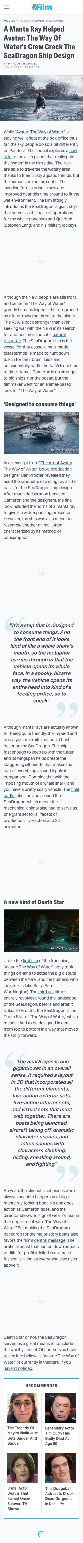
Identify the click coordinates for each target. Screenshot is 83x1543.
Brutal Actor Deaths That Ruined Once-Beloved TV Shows (18, 1498)
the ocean (44, 378)
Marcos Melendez (22, 63)
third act (46, 991)
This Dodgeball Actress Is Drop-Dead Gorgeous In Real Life (59, 1496)
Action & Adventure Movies (42, 20)
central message (49, 1240)
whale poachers (32, 219)
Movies (9, 20)
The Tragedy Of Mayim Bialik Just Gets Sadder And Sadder (22, 1436)
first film (30, 960)
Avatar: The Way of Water (39, 131)
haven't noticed (18, 1368)
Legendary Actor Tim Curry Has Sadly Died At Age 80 (59, 1436)
